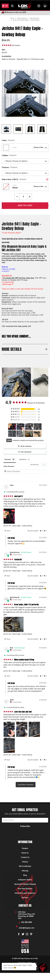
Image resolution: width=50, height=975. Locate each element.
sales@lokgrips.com (26, 928)
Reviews (25, 898)
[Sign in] (38, 5)
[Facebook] (19, 934)
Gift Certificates (25, 866)
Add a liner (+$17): (25, 179)
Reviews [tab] (8, 459)
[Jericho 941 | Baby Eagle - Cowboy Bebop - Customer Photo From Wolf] (21, 426)
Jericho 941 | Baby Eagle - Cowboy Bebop (17, 526)
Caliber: (9, 155)
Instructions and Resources (25, 893)
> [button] (25, 784)
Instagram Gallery (25, 880)
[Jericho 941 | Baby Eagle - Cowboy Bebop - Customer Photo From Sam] (12, 426)
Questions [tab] (23, 459)
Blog (25, 875)
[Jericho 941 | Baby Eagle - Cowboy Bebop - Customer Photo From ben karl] (21, 433)
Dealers (25, 848)
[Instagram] (27, 934)
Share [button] (8, 531)
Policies (25, 862)
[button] (41, 531)
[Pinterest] (31, 934)
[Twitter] (23, 934)
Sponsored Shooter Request (25, 884)
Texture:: (9, 167)
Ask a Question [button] (26, 452)
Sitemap (25, 871)
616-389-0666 (26, 922)
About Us (25, 853)
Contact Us (25, 857)
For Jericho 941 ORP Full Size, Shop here (18, 278)
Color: (8, 140)
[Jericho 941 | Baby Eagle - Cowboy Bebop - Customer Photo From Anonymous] (38, 433)
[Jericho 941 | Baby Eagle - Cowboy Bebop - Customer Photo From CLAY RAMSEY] (29, 433)
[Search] (12, 6)
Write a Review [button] (26, 446)
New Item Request (25, 889)
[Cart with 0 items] (45, 5)
